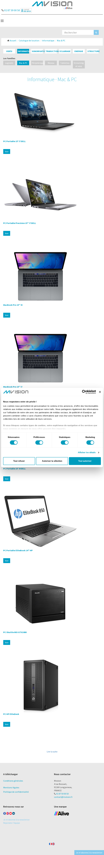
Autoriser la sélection (52, 461)
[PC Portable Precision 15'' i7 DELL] (52, 194)
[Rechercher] (96, 32)
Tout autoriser (85, 461)
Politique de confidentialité (16, 791)
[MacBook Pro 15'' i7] (52, 358)
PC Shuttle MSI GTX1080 (15, 632)
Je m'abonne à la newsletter (16, 819)
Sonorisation (39, 51)
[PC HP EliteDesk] (52, 685)
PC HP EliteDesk (11, 714)
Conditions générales (13, 780)
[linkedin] (13, 813)
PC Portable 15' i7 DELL (14, 141)
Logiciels (9, 63)
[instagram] (7, 813)
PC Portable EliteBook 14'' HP (18, 550)
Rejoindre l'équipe (11, 823)
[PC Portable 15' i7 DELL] (52, 113)
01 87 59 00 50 (12, 10)
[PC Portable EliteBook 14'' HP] (52, 522)
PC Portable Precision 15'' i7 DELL (19, 223)
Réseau (51, 63)
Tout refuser (19, 461)
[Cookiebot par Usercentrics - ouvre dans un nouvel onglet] (84, 392)
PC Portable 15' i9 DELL (14, 468)
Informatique (25, 51)
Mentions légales (11, 787)
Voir (7, 151)
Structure (93, 51)
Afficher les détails (87, 452)
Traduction (52, 51)
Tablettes (64, 63)
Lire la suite (52, 751)
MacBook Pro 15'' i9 (12, 305)
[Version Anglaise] (53, 843)
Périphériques (38, 63)
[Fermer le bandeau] (100, 392)
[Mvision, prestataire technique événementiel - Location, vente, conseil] (52, 5)
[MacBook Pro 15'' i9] (52, 276)
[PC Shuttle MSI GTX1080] (52, 604)
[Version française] (50, 843)
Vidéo (9, 51)
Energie (78, 51)
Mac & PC (23, 63)
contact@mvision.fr (63, 797)
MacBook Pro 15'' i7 (12, 386)
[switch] (39, 442)
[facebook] (4, 813)
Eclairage (65, 51)
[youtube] (10, 813)
